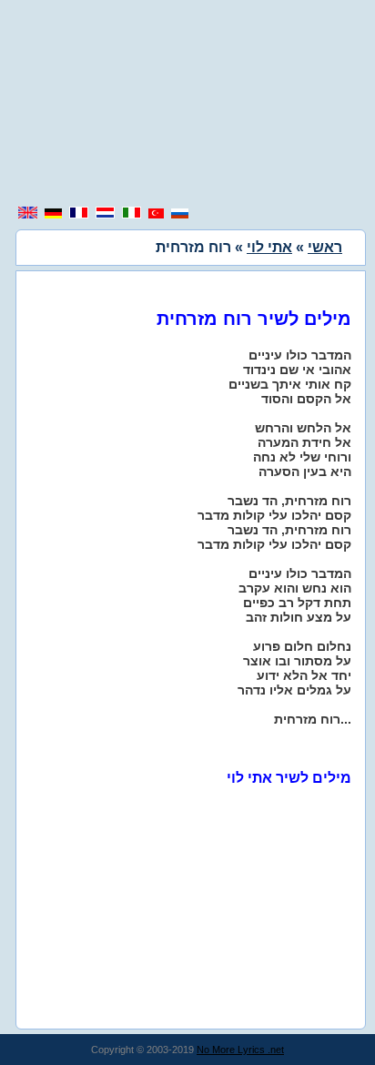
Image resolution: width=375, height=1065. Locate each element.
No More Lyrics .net (240, 1049)
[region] (187, 105)
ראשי (325, 247)
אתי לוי (269, 247)
